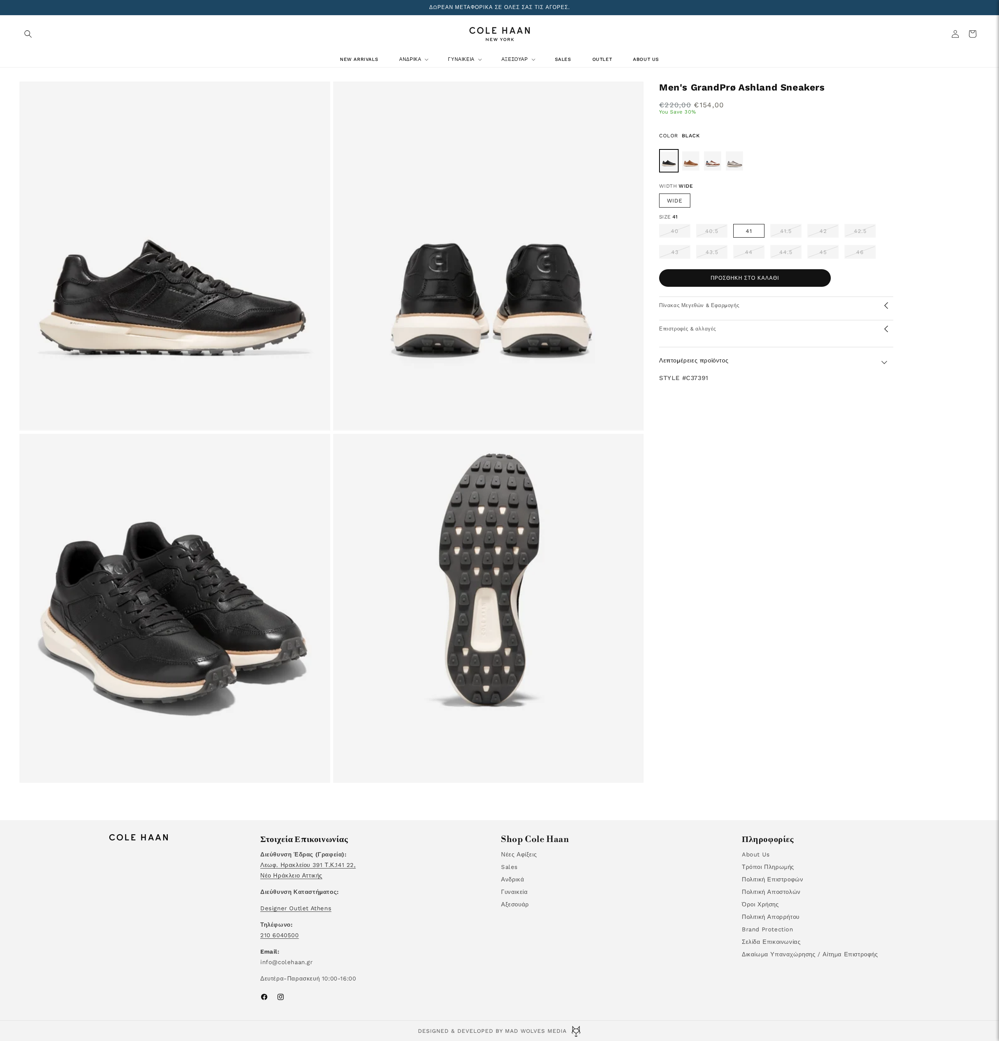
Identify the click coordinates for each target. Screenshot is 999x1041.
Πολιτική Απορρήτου (771, 916)
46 (866, 254)
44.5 (790, 254)
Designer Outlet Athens (295, 908)
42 (829, 233)
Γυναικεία (514, 891)
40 (680, 233)
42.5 (865, 233)
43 (680, 254)
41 (749, 231)
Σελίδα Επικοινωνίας (771, 941)
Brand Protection (767, 929)
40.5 (716, 233)
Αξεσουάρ (515, 904)
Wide (675, 200)
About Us (756, 854)
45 (829, 254)
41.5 (791, 233)
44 (754, 254)
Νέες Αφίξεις (519, 854)
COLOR (679, 136)
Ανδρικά (512, 879)
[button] (28, 34)
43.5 (716, 254)
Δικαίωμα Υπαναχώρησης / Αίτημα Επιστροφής (810, 954)
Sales (509, 866)
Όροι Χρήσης (760, 904)
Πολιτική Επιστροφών (772, 879)
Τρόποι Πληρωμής (768, 866)
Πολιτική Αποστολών (771, 891)
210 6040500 (279, 935)
